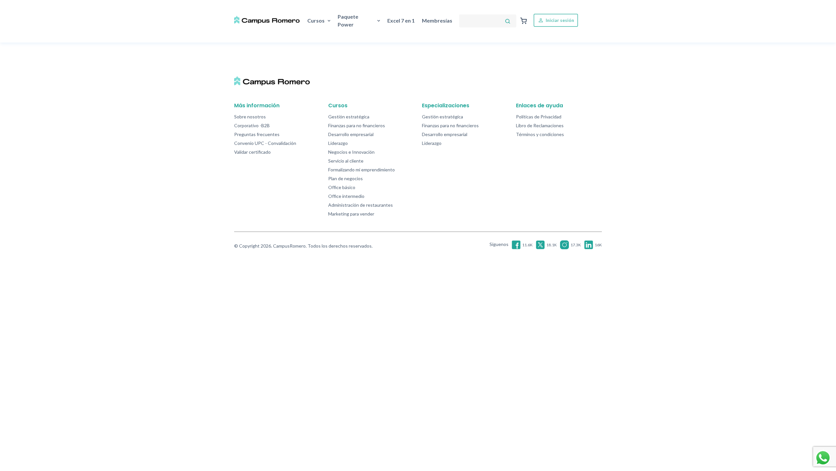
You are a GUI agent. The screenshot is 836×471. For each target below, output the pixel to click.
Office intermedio (346, 196)
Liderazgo (338, 143)
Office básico (341, 187)
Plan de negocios (345, 178)
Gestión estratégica (348, 116)
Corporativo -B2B (252, 125)
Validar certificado (252, 152)
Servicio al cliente (345, 161)
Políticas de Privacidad (538, 116)
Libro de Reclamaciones (540, 125)
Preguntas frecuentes (257, 134)
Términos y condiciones (540, 134)
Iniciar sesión (559, 20)
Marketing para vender (351, 214)
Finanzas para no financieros (356, 125)
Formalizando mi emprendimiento (361, 169)
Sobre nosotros (250, 116)
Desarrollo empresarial (351, 134)
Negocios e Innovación (351, 152)
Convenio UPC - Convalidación (265, 143)
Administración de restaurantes (360, 205)
